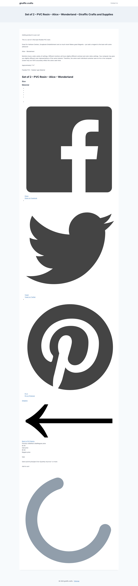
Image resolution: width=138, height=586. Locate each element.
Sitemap (76, 581)
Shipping (24, 401)
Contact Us (114, 3)
